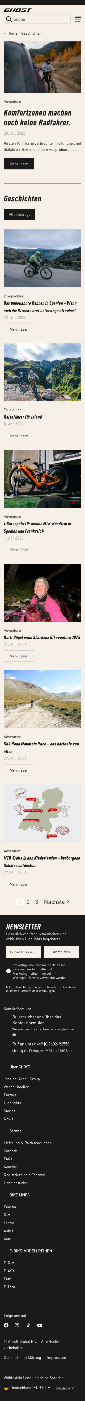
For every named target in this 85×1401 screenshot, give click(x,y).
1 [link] (19, 901)
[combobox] (37, 19)
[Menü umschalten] (78, 19)
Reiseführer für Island (23, 417)
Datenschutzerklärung (22, 1357)
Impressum (56, 1357)
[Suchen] (9, 19)
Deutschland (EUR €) (28, 1387)
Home (12, 33)
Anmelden (61, 951)
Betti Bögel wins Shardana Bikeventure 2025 (42, 637)
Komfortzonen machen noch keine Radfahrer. (38, 117)
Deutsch (63, 1387)
